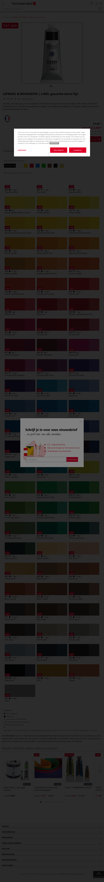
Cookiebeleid (54, 143)
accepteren (78, 150)
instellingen (22, 150)
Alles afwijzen (59, 150)
